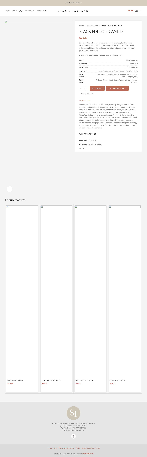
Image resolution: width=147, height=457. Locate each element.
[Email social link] (91, 148)
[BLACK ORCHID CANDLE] (90, 291)
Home (81, 26)
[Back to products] (133, 25)
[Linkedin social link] (94, 148)
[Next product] (136, 25)
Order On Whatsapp (117, 88)
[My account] (121, 11)
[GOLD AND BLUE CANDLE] (56, 291)
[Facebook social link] (86, 148)
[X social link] (88, 148)
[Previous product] (131, 25)
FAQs (78, 448)
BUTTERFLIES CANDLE (118, 380)
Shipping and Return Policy (91, 448)
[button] (117, 88)
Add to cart (97, 88)
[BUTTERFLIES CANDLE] (125, 291)
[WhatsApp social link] (96, 148)
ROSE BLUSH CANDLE (15, 380)
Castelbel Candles (93, 26)
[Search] (124, 11)
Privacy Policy (52, 448)
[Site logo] (73, 11)
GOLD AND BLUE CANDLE (51, 380)
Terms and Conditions (66, 448)
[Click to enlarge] (10, 189)
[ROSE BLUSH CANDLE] (22, 291)
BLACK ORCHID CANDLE (85, 380)
